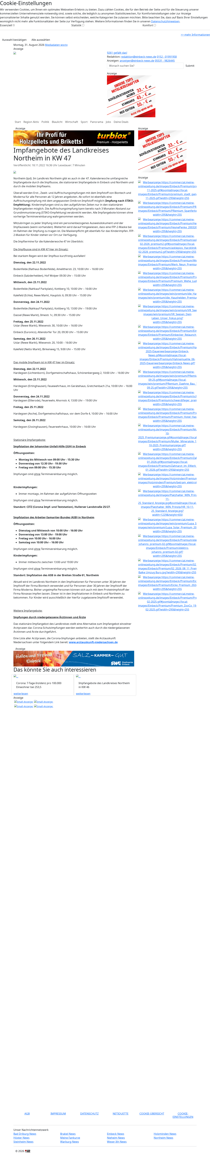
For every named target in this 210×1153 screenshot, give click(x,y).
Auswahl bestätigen (14, 40)
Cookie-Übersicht (151, 1113)
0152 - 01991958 (167, 56)
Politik (45, 122)
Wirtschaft (71, 122)
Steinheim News (23, 1141)
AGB (27, 1113)
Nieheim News (116, 1138)
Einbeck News (115, 1134)
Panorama (96, 122)
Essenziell (6, 25)
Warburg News (69, 1141)
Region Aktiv (31, 122)
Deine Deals (121, 122)
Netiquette (120, 1113)
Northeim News (163, 1138)
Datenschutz (89, 1113)
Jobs (108, 122)
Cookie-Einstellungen (183, 1115)
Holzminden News (165, 1134)
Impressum (58, 1113)
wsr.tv (64, 45)
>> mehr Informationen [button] (195, 34)
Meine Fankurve (70, 1138)
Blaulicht (57, 122)
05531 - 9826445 (165, 60)
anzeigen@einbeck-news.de (137, 60)
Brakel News (68, 1134)
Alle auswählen (41, 40)
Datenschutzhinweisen (165, 21)
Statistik (76, 25)
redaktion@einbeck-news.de (138, 56)
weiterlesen (21, 693)
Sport (84, 122)
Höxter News (21, 1138)
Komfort (148, 25)
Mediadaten (53, 45)
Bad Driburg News (24, 1134)
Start (18, 122)
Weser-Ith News (117, 1141)
